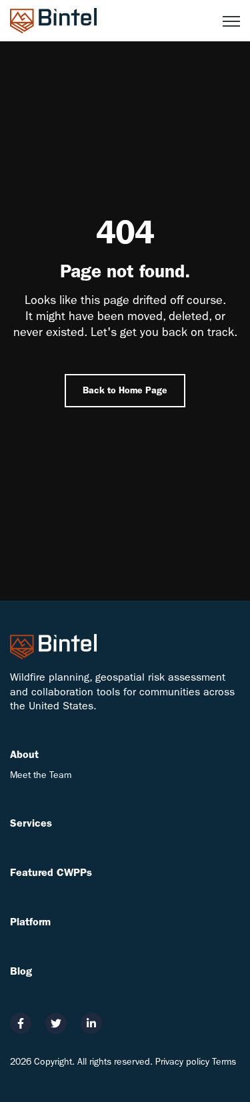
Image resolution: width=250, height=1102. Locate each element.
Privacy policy (182, 1061)
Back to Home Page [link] (125, 390)
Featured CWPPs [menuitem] (51, 872)
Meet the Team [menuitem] (40, 775)
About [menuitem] (24, 754)
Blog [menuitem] (21, 971)
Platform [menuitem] (30, 921)
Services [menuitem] (31, 823)
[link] (53, 19)
